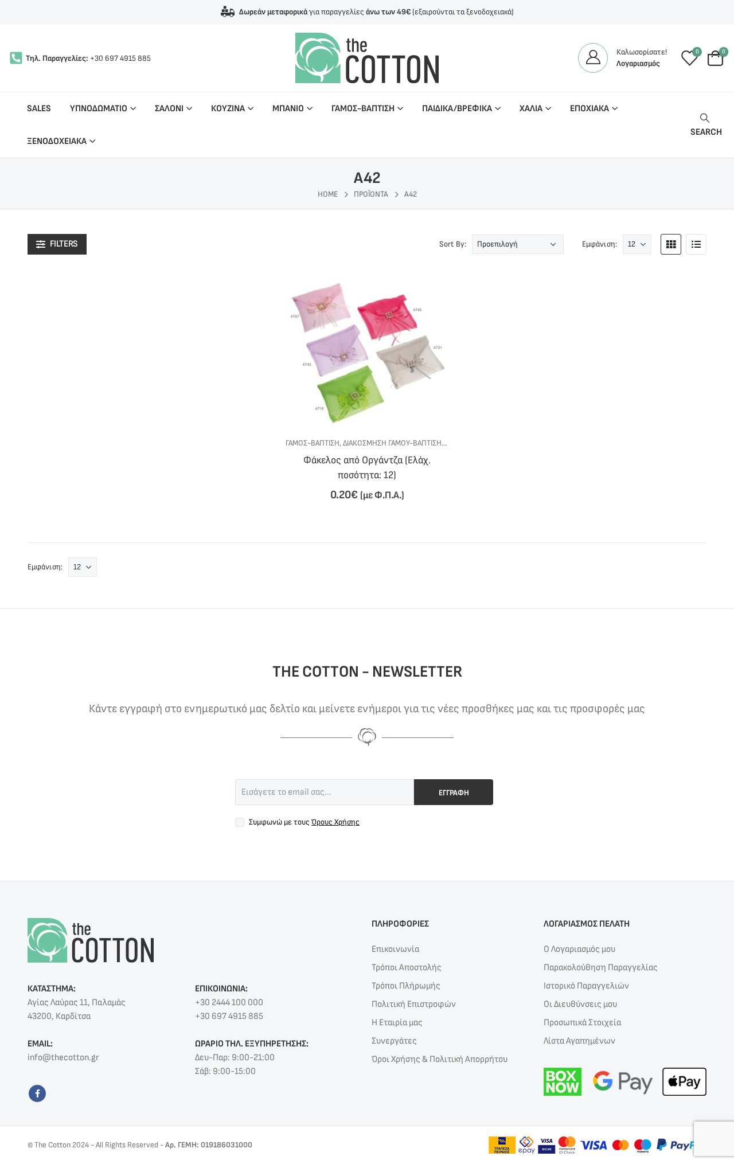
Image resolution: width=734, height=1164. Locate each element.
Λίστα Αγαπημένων (579, 1041)
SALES (39, 108)
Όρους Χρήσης (335, 822)
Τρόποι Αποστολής (407, 967)
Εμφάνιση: (599, 244)
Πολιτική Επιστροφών (414, 1004)
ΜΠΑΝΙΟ (288, 108)
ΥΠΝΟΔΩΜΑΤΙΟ (98, 108)
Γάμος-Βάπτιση (312, 443)
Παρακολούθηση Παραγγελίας (601, 967)
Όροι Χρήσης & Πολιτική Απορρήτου (439, 1059)
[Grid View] (671, 244)
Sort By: (452, 244)
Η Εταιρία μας (397, 1022)
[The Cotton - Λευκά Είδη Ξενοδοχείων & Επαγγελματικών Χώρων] (367, 58)
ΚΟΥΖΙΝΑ (228, 108)
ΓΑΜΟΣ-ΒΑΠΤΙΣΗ (363, 108)
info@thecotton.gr (63, 1057)
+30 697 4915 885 (120, 58)
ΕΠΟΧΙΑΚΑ (589, 108)
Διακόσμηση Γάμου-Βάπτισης (394, 443)
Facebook (37, 1093)
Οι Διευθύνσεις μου (580, 1004)
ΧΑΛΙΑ (531, 108)
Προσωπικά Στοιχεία (582, 1022)
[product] (366, 347)
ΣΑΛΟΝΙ (169, 108)
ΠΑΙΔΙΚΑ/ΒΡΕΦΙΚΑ (457, 108)
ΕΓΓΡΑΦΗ (454, 793)
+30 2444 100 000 (229, 1002)
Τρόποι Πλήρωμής (406, 986)
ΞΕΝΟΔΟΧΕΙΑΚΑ (57, 141)
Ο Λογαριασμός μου (579, 949)
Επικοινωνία (395, 949)
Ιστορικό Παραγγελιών (586, 986)
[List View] (696, 244)
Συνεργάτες (394, 1041)
